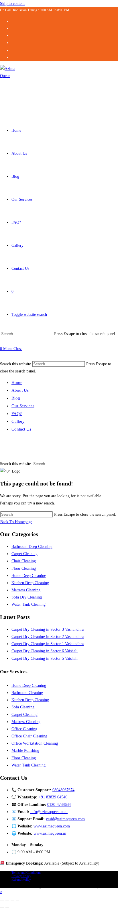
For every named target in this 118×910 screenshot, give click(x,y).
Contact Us (21, 429)
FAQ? (16, 413)
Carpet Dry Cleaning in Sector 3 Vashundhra (47, 629)
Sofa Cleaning (22, 707)
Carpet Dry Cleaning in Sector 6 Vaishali (44, 651)
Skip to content (12, 3)
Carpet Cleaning (24, 554)
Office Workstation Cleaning (34, 743)
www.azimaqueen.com (52, 826)
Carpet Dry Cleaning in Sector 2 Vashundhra (47, 636)
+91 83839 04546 (53, 797)
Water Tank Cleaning (28, 604)
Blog (15, 398)
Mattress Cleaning (25, 590)
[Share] (12, 900)
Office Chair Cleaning (29, 736)
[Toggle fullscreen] (7, 900)
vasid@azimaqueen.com (65, 819)
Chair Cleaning (23, 561)
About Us (20, 390)
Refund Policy (21, 880)
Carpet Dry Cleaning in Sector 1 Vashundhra (47, 644)
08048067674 (63, 790)
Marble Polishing (25, 750)
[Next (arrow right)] (7, 907)
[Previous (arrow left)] (2, 907)
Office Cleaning (24, 729)
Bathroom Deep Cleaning (31, 546)
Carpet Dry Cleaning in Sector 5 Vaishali (44, 658)
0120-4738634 (59, 804)
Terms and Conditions (26, 873)
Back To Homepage (16, 522)
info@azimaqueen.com (49, 812)
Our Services (22, 406)
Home (16, 382)
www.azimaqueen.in (50, 833)
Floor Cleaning (23, 568)
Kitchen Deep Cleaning (30, 583)
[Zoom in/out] (2, 900)
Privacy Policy (21, 876)
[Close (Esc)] (17, 900)
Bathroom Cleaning (27, 693)
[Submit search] (88, 465)
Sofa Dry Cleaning (26, 597)
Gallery (18, 421)
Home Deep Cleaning (28, 575)
